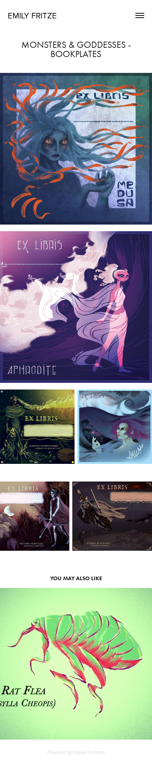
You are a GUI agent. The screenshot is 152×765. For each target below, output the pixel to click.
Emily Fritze (32, 15)
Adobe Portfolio (89, 752)
